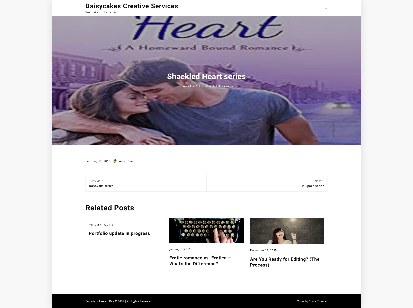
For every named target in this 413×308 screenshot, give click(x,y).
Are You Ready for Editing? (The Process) (285, 262)
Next (313, 183)
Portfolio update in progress (119, 233)
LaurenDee (125, 161)
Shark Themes (318, 301)
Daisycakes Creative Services (132, 6)
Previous (101, 183)
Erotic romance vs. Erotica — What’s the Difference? (200, 260)
